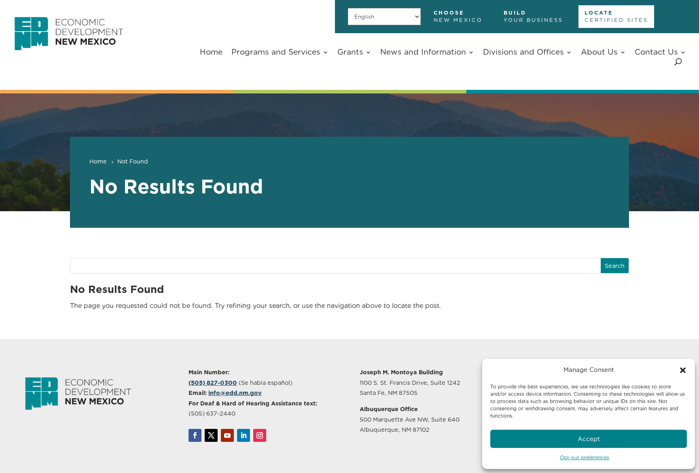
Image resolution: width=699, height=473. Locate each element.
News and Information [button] (423, 52)
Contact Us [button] (656, 52)
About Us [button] (599, 52)
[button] (683, 370)
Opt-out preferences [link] (584, 457)
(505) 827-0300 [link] (213, 382)
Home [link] (211, 52)
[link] (68, 56)
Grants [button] (350, 52)
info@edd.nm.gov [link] (235, 392)
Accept (589, 439)
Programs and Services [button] (275, 52)
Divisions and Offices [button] (523, 52)
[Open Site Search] (678, 61)
